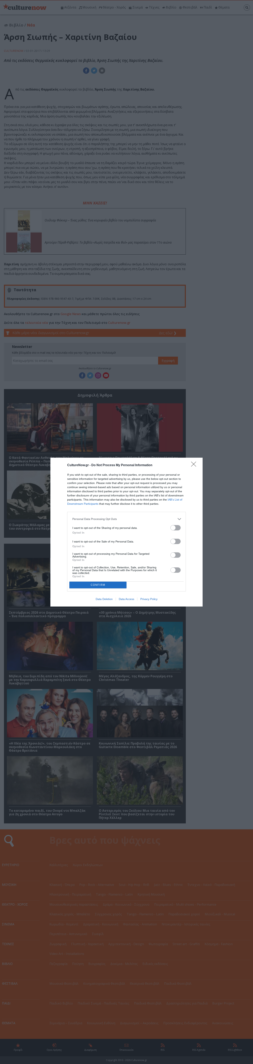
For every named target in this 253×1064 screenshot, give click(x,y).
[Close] (195, 465)
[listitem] (126, 519)
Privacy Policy (149, 599)
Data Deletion (104, 599)
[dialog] (126, 532)
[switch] (175, 527)
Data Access (126, 599)
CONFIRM (98, 584)
